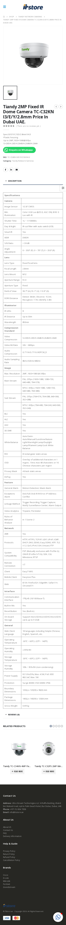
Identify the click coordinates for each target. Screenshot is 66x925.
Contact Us (8, 830)
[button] (50, 726)
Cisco (5, 875)
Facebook (5, 169)
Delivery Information (12, 836)
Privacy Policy (9, 851)
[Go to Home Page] (4, 16)
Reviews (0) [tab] (13, 714)
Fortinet (6, 884)
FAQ (5, 833)
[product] (18, 749)
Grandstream (9, 887)
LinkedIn (11, 169)
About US (7, 827)
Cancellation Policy (11, 860)
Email (16, 169)
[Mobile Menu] (5, 6)
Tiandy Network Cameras (23, 161)
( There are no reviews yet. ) (28, 126)
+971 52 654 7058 (18, 809)
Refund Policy (9, 857)
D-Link (6, 878)
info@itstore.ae (16, 812)
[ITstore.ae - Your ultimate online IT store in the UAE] (33, 6)
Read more (20, 771)
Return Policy (9, 854)
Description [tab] (14, 181)
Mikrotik (6, 881)
